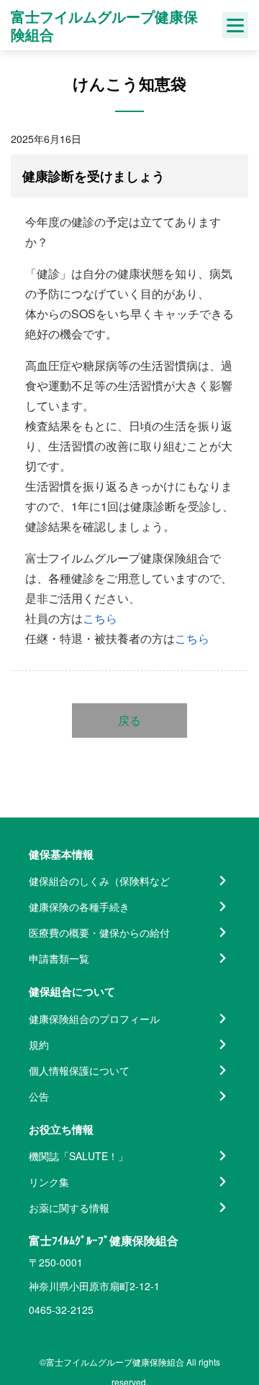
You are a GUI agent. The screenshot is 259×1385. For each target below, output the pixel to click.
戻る (129, 720)
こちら (100, 618)
